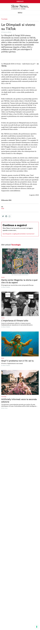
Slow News (5, 408)
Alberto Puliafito (6, 287)
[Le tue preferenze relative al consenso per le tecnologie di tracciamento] (37, 627)
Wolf (2, 208)
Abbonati (20, 1)
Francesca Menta (7, 32)
